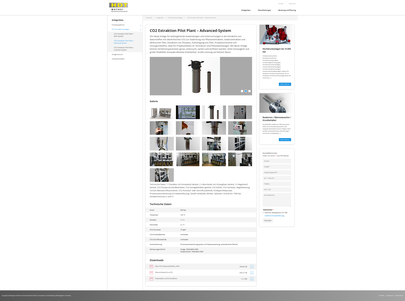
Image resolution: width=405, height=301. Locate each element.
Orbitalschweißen (118, 59)
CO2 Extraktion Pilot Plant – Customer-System (124, 48)
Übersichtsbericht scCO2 (164, 272)
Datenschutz (268, 210)
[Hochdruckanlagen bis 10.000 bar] (276, 34)
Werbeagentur (60, 295)
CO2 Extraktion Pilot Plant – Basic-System (124, 35)
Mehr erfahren (285, 84)
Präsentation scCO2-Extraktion (166, 278)
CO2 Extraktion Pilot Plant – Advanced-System (124, 42)
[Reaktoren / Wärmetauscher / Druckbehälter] (276, 103)
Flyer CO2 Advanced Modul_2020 (167, 266)
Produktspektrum (118, 25)
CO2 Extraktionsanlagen (120, 29)
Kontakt (381, 295)
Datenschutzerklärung (274, 215)
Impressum (389, 295)
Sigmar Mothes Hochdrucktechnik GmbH (118, 7)
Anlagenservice (117, 54)
